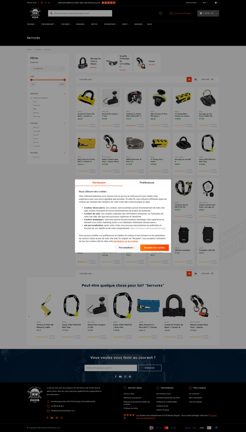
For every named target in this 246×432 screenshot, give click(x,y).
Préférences (147, 182)
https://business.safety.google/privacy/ (148, 228)
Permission (99, 182)
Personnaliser (126, 247)
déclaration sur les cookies (126, 241)
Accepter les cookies (154, 247)
